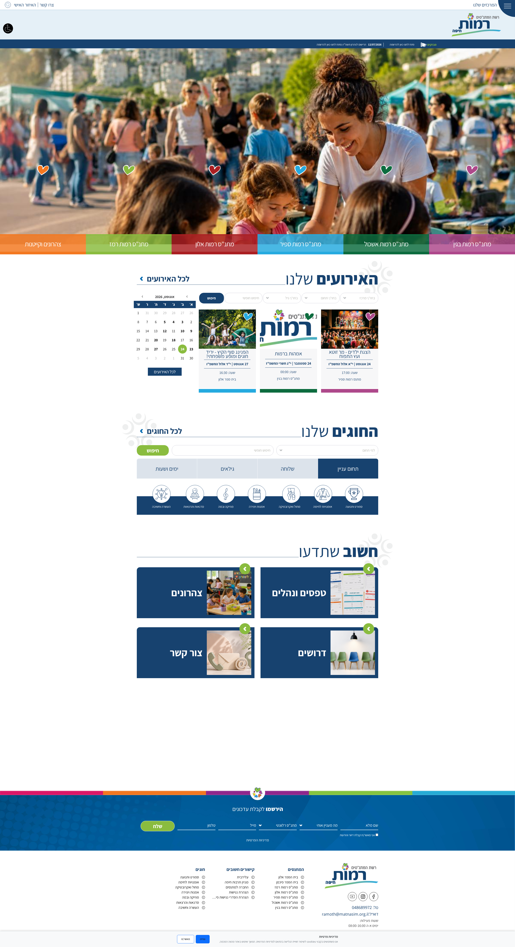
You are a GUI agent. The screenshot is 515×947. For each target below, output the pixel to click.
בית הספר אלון (288, 877)
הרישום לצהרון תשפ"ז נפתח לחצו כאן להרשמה (270, 44)
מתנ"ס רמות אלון (214, 243)
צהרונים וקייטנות (43, 243)
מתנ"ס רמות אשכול (386, 243)
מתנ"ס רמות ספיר (300, 243)
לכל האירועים (168, 278)
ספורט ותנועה (189, 877)
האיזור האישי (25, 5)
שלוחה (288, 468)
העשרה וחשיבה (188, 907)
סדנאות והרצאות (187, 902)
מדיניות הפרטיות (257, 840)
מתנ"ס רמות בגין (472, 243)
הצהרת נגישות (238, 892)
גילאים (227, 468)
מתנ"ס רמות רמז (128, 243)
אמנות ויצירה (190, 892)
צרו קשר (47, 5)
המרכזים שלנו (485, 5)
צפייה (202, 939)
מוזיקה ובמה (190, 897)
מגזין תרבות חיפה (236, 882)
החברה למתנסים (237, 887)
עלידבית (242, 877)
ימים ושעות (167, 468)
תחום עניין (348, 468)
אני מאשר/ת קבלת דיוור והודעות (357, 835)
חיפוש (211, 298)
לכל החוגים (164, 431)
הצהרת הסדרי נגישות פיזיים (229, 897)
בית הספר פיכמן (287, 882)
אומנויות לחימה (188, 882)
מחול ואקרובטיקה (187, 887)
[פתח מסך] (8, 28)
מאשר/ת (185, 939)
